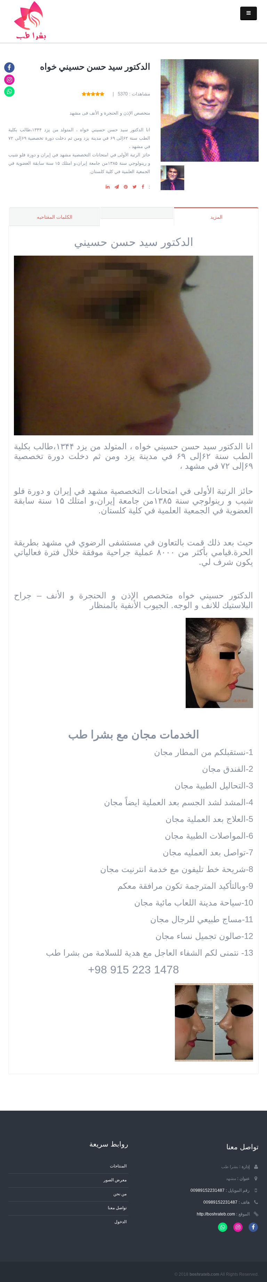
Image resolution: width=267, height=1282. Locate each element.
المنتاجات (118, 1166)
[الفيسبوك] (9, 67)
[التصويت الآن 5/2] (97, 94)
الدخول (120, 1221)
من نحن (120, 1193)
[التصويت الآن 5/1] (102, 94)
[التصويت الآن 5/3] (93, 94)
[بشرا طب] (32, 19)
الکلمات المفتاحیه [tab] (54, 217)
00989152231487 (208, 1190)
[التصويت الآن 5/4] (88, 94)
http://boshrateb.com (216, 1214)
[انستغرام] (9, 79)
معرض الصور (115, 1180)
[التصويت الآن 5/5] (84, 94)
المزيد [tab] (216, 217)
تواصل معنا (117, 1207)
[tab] (136, 213)
